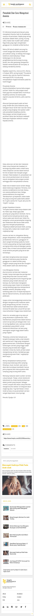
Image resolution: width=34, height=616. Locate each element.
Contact (19, 597)
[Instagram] (12, 606)
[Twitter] (21, 606)
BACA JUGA (7, 501)
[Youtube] (3, 606)
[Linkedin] (7, 606)
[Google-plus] (16, 606)
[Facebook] (25, 606)
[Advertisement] (17, 140)
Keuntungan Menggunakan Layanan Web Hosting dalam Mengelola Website (20, 508)
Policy (4, 597)
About (4, 593)
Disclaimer (20, 593)
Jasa (18, 600)
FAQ (4, 600)
